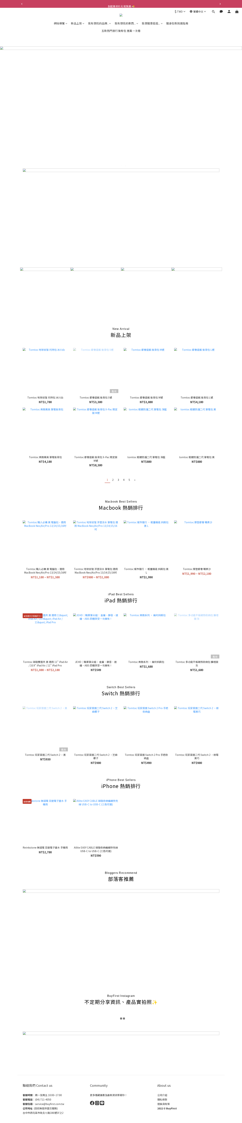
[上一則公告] (21, 3)
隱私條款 (162, 1099)
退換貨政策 (163, 1104)
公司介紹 (162, 1095)
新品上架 (76, 23)
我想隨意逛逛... (151, 23)
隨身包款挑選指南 (177, 23)
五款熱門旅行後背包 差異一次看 (121, 31)
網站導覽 (59, 23)
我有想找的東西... (125, 23)
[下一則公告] (220, 3)
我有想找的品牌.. (98, 23)
